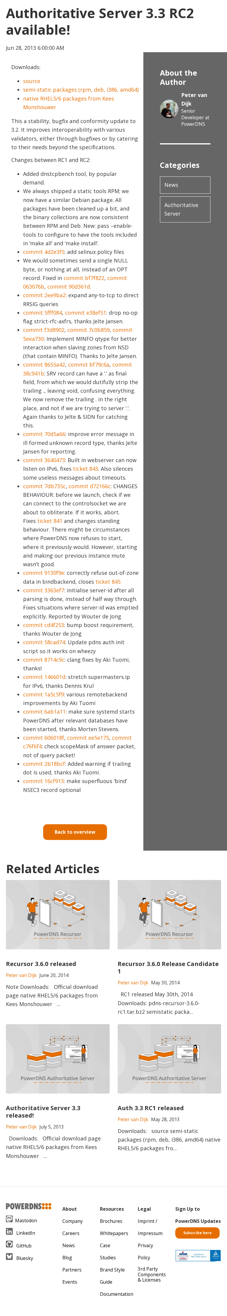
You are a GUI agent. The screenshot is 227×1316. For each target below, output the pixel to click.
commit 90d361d (68, 286)
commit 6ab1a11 (44, 711)
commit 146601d (44, 676)
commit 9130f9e (43, 572)
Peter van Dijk (194, 99)
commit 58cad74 (44, 642)
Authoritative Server (181, 209)
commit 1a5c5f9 (43, 694)
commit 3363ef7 (43, 590)
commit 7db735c (44, 486)
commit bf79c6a (88, 364)
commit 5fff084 (42, 312)
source (31, 81)
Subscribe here (197, 1232)
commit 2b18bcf (44, 763)
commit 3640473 (44, 460)
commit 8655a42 (44, 364)
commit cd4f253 (43, 624)
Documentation (116, 1294)
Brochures (111, 1221)
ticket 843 (85, 468)
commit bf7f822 (84, 277)
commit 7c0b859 (88, 329)
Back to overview (75, 832)
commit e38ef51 (85, 312)
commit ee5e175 (88, 737)
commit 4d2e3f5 (43, 251)
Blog (67, 1257)
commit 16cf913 (43, 780)
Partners (72, 1269)
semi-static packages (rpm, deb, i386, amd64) (81, 89)
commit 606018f (43, 737)
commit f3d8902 (43, 329)
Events (69, 1282)
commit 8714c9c (43, 659)
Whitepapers (114, 1233)
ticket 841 (49, 520)
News (171, 184)
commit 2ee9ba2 (44, 295)
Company (72, 1221)
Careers (71, 1233)
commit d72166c (90, 486)
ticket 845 (108, 581)
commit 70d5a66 (44, 433)
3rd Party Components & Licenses (152, 1274)
